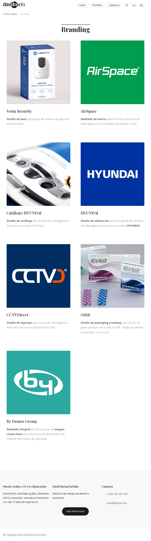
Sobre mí (114, 5)
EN (141, 5)
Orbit (85, 314)
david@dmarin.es (117, 503)
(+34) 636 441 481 (117, 494)
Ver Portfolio (75, 511)
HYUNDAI (89, 212)
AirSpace (89, 111)
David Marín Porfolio (34, 534)
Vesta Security (19, 111)
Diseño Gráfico (11, 13)
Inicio (82, 5)
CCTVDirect (17, 314)
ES (126, 5)
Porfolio (97, 5)
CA (134, 5)
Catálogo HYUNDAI (24, 212)
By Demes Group (22, 421)
